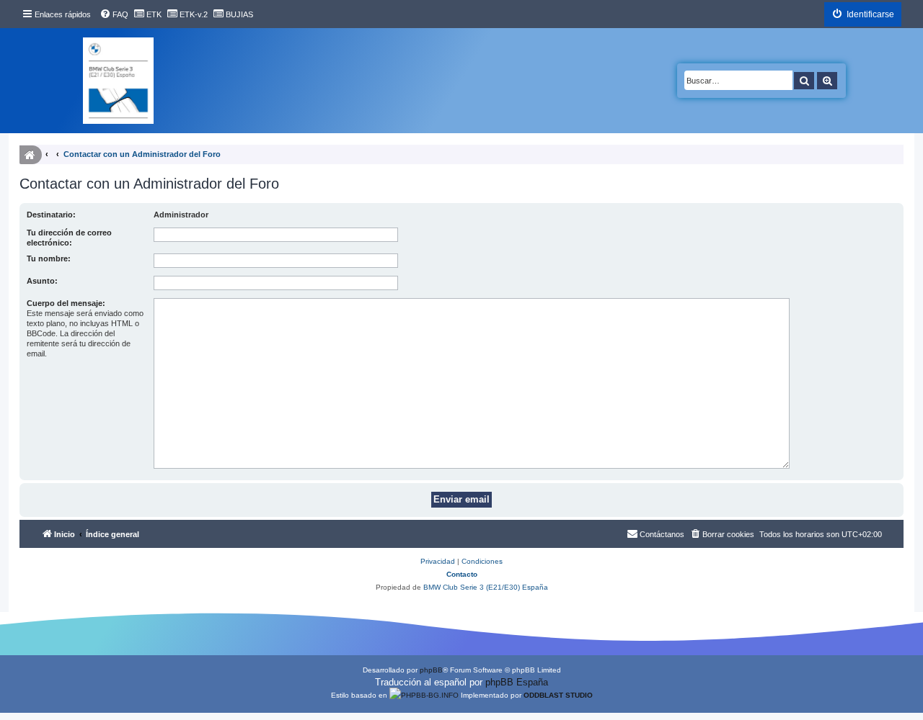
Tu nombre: (49, 258)
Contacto (461, 574)
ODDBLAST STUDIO (558, 695)
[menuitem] (114, 14)
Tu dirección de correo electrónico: (69, 237)
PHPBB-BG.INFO (430, 695)
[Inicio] (118, 80)
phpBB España (516, 682)
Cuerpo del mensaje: (66, 303)
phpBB (431, 670)
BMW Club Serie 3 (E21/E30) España (485, 587)
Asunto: (42, 280)
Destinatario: (51, 214)
